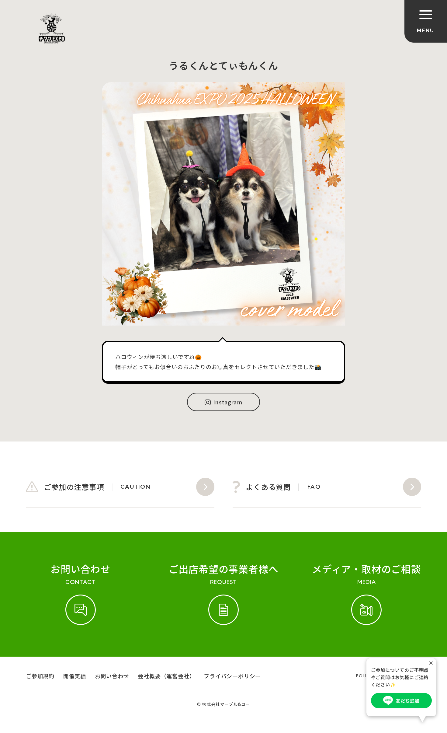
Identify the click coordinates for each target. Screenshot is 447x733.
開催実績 (74, 676)
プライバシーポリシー (232, 676)
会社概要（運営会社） (166, 676)
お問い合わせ (112, 676)
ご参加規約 (40, 676)
